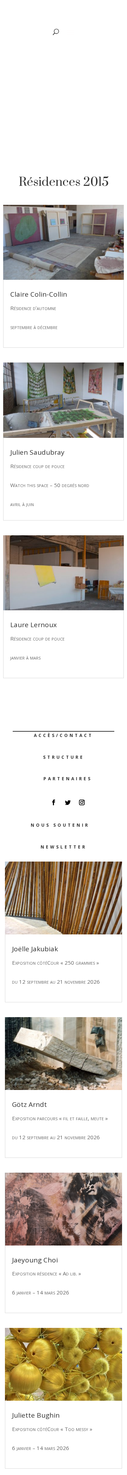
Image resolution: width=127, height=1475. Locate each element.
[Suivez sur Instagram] (81, 802)
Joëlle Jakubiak (35, 948)
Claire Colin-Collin (38, 294)
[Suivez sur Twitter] (67, 802)
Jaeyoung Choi (35, 1260)
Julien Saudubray (37, 452)
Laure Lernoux (33, 624)
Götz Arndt (29, 1104)
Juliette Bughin (36, 1415)
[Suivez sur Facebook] (53, 802)
